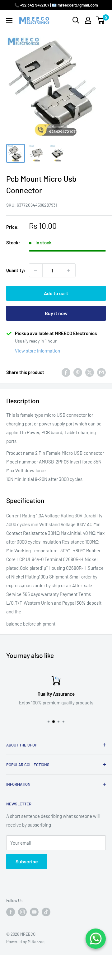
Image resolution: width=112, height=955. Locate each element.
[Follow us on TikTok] (46, 912)
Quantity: (15, 270)
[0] (101, 20)
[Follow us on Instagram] (22, 912)
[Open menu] (9, 20)
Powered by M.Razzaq (25, 941)
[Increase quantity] (68, 270)
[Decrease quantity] (35, 270)
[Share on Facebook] (66, 372)
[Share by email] (101, 372)
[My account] (88, 20)
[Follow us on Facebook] (10, 912)
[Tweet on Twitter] (89, 372)
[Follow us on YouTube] (34, 912)
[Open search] (75, 20)
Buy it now (56, 313)
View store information (37, 350)
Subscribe (27, 861)
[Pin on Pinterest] (77, 372)
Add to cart (56, 293)
